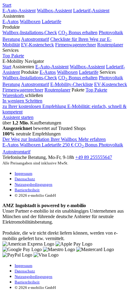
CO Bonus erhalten (77, 32)
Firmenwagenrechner (75, 44)
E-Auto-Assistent (19, 10)
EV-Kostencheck (37, 44)
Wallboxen (30, 21)
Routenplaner (110, 44)
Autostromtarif (35, 39)
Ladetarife (51, 21)
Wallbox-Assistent (54, 10)
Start (6, 5)
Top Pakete (13, 55)
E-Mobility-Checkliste (71, 84)
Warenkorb (13, 95)
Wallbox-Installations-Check (29, 32)
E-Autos (10, 21)
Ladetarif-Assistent (91, 10)
